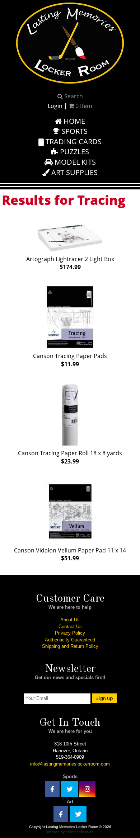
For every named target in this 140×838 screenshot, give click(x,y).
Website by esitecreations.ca (70, 832)
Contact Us (70, 626)
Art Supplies (74, 172)
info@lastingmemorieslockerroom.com (70, 764)
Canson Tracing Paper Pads (70, 360)
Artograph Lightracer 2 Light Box (70, 263)
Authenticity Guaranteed (70, 639)
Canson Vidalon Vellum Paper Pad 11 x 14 (70, 554)
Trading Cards (73, 141)
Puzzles (73, 151)
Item (83, 106)
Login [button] (55, 106)
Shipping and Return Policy (70, 646)
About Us (70, 619)
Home (73, 121)
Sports (74, 131)
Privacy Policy (70, 633)
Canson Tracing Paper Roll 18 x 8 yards (70, 457)
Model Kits (74, 162)
